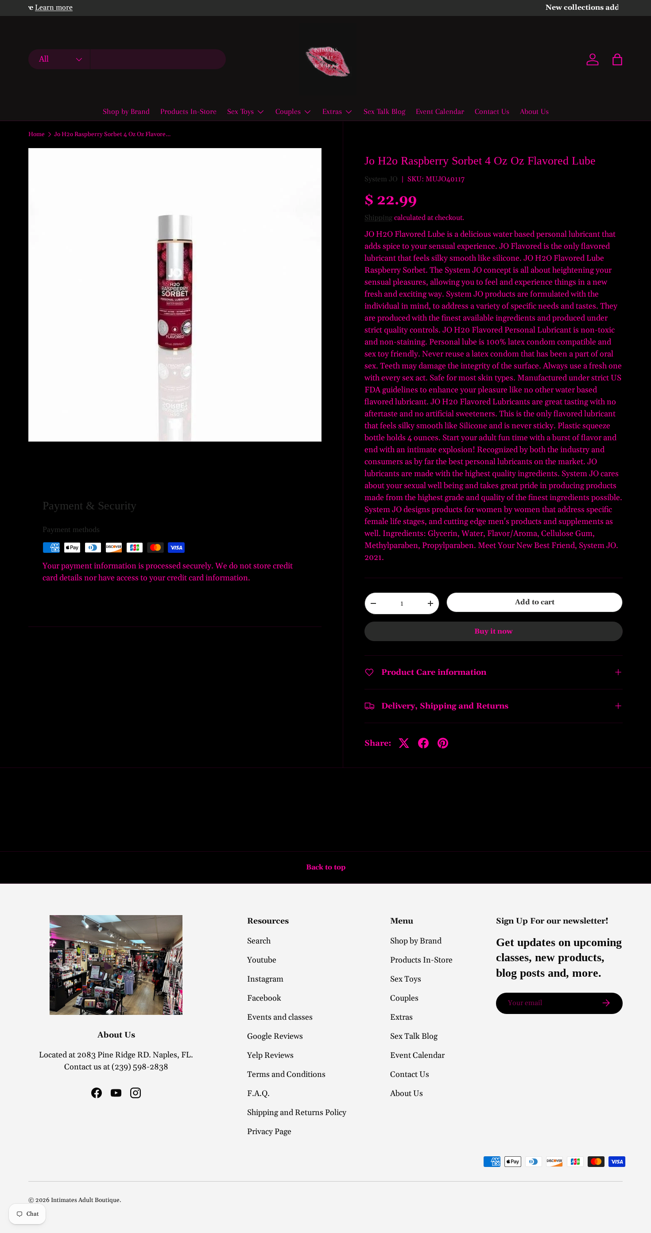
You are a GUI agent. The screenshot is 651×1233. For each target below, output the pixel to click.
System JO (381, 179)
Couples (288, 111)
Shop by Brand (126, 111)
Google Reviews (275, 1036)
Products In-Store (188, 111)
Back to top (325, 867)
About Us (534, 111)
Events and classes (280, 1017)
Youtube (261, 960)
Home (36, 135)
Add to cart (534, 602)
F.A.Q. (258, 1093)
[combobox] (127, 60)
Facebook (264, 998)
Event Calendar (440, 111)
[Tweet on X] (404, 743)
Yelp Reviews (270, 1055)
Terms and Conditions (286, 1074)
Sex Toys (240, 111)
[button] (617, 59)
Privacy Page (269, 1132)
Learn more (126, 7)
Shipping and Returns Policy (296, 1113)
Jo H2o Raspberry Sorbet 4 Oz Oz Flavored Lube (114, 135)
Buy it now (493, 631)
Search (259, 941)
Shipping (378, 217)
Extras (332, 111)
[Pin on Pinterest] (443, 743)
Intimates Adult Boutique (85, 1200)
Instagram (265, 979)
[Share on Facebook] (423, 743)
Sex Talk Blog (384, 111)
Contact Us (492, 111)
